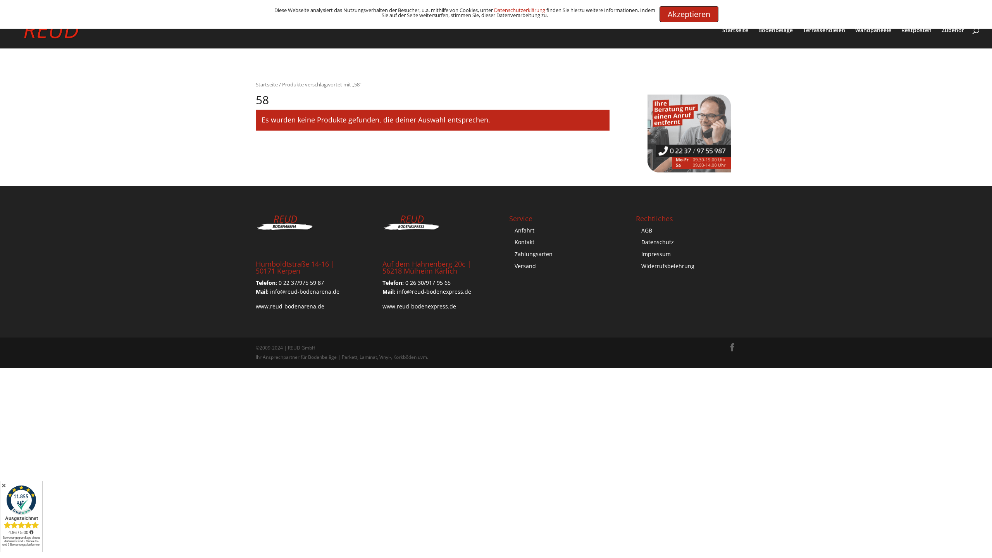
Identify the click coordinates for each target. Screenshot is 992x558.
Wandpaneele (873, 31)
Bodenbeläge (775, 31)
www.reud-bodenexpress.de (419, 306)
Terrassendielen (824, 31)
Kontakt (524, 242)
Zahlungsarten (534, 254)
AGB (646, 230)
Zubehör (953, 31)
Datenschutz (657, 242)
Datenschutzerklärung (519, 10)
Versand (525, 266)
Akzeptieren (689, 14)
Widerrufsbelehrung (667, 266)
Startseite (735, 31)
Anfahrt (524, 230)
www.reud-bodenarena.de (290, 306)
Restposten (916, 31)
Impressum (656, 254)
